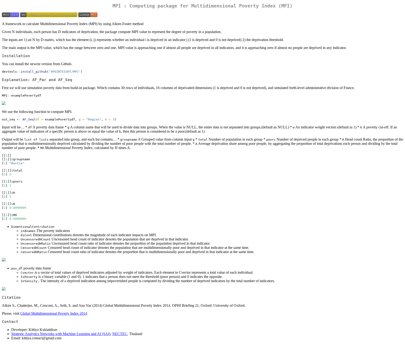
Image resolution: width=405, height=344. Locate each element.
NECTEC (119, 334)
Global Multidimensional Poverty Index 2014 (53, 313)
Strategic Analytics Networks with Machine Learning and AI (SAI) (60, 334)
